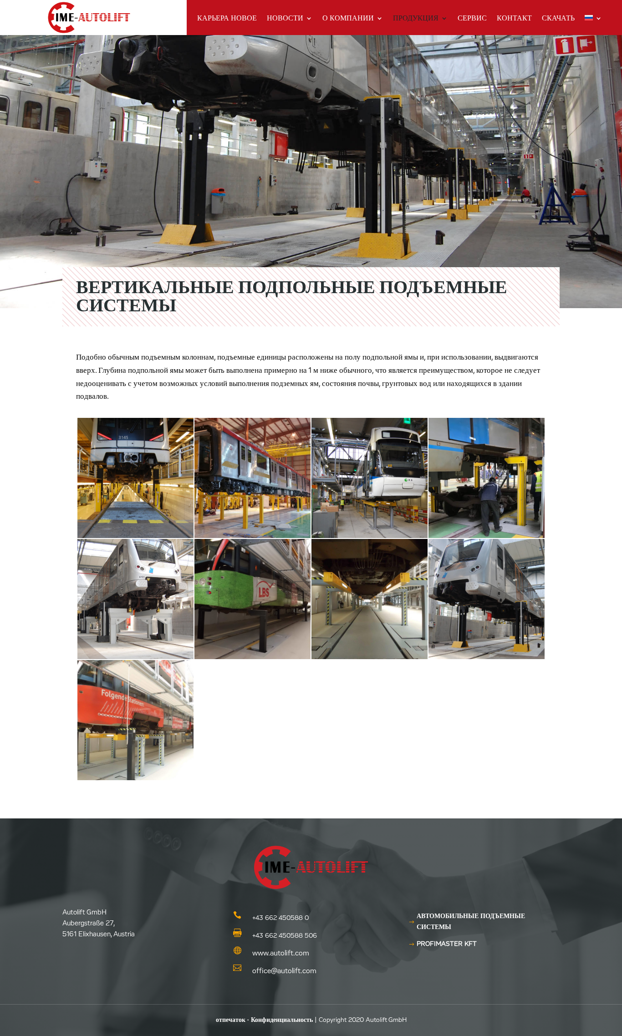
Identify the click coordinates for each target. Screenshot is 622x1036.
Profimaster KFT (447, 944)
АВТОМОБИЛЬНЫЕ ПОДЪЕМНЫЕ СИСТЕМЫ (471, 921)
